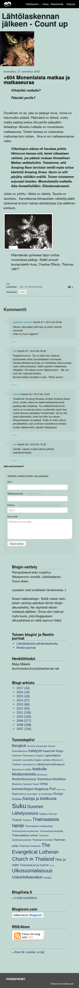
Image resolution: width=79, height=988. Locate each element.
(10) (23, 688)
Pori (52, 789)
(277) (24, 720)
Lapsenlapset (53, 755)
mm (15, 351)
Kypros (40, 755)
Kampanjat (41, 746)
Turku (51, 865)
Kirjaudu (71, 4)
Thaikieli (17, 819)
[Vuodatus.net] (16, 979)
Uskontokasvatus (27, 877)
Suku (22, 292)
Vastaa (14, 341)
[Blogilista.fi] (24, 897)
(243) (24, 716)
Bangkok (19, 746)
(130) (24, 712)
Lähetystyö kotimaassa (50, 764)
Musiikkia (59, 779)
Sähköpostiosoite (24, 493)
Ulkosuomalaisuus (32, 870)
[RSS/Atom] (28, 935)
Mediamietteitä (24, 774)
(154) (24, 729)
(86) (23, 704)
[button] (40, 4)
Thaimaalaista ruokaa (25, 835)
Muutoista (17, 784)
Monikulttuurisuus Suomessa (32, 779)
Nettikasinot (32, 4)
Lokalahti (16, 760)
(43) (23, 696)
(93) (23, 708)
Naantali (27, 784)
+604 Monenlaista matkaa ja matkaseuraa (37, 79)
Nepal (36, 784)
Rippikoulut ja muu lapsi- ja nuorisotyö (32, 794)
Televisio (52, 814)
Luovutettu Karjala (31, 760)
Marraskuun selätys (21, 769)
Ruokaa (16, 798)
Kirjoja (59, 750)
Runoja (58, 793)
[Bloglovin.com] (28, 915)
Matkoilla (39, 769)
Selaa (46, 4)
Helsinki (31, 746)
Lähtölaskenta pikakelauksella (37, 643)
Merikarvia (42, 774)
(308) (24, 725)
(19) (23, 692)
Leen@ (17, 394)
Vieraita (47, 877)
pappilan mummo (23, 322)
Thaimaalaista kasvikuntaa (25, 831)
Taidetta (43, 814)
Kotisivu (34, 504)
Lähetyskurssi (29, 764)
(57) (23, 700)
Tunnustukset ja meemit (34, 865)
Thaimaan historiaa (42, 839)
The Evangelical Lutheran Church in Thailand (35, 852)
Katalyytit (35, 751)
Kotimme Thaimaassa (23, 755)
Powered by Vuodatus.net (62, 983)
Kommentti (12, 516)
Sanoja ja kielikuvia (39, 798)
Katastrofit (49, 750)
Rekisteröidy (57, 4)
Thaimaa (27, 820)
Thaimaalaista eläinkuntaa (38, 826)
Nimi (10, 481)
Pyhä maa (61, 789)
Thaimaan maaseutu (30, 846)
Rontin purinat (26, 647)
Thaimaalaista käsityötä (51, 831)
